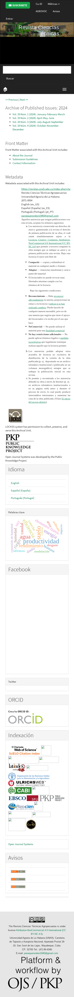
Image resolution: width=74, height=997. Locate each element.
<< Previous (11, 99)
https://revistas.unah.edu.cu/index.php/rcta (45, 189)
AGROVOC (41, 11)
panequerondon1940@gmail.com (40, 215)
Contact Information (24, 163)
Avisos (56, 11)
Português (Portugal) (22, 498)
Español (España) (21, 490)
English (15, 483)
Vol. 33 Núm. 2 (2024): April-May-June (33, 118)
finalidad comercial (55, 330)
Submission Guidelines (25, 159)
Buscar (10, 78)
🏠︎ (5, 89)
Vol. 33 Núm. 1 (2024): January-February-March (39, 114)
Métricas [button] (53, 4)
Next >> (24, 99)
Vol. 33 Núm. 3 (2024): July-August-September (38, 122)
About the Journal (23, 155)
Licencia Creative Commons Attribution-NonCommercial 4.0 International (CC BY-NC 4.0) (49, 243)
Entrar (9, 18)
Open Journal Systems (20, 844)
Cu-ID (39, 4)
